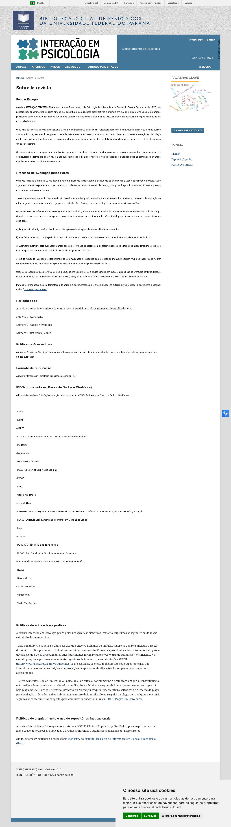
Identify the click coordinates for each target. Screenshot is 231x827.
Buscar (206, 66)
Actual (21, 66)
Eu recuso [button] (150, 815)
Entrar (211, 39)
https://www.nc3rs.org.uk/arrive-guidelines (43, 663)
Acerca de (73, 66)
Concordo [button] (132, 815)
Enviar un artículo (188, 130)
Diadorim (73, 738)
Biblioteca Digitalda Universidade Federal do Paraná (95, 21)
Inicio (20, 77)
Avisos (55, 66)
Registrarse (195, 39)
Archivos (38, 66)
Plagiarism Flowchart (128, 699)
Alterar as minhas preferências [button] (181, 815)
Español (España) (181, 159)
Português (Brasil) (182, 164)
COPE (72, 276)
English (175, 153)
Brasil (36, 3)
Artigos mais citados (103, 66)
